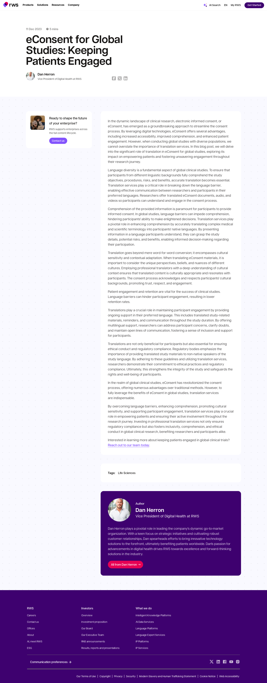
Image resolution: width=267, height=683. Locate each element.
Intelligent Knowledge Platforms (153, 615)
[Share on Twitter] (120, 78)
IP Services (142, 647)
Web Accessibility (229, 676)
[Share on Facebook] (114, 78)
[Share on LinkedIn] (125, 78)
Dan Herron (46, 74)
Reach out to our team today (128, 445)
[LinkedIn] (218, 662)
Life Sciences (126, 473)
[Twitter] (211, 662)
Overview (86, 615)
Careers (31, 615)
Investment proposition (94, 621)
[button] (11, 4)
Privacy (118, 676)
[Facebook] (225, 662)
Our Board (87, 628)
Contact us (58, 140)
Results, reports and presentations (100, 647)
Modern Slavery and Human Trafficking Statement (167, 676)
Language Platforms (147, 628)
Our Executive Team (92, 634)
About (30, 634)
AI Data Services (145, 621)
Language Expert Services (150, 634)
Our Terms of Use (86, 676)
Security (130, 676)
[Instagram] (238, 662)
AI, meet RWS (34, 641)
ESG (29, 647)
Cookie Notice (208, 676)
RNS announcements (93, 641)
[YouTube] (231, 662)
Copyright (105, 676)
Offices (31, 628)
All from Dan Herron (124, 564)
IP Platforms (142, 641)
